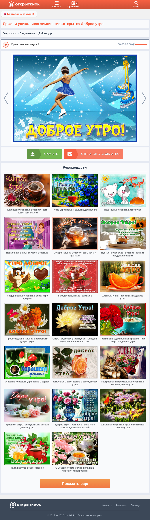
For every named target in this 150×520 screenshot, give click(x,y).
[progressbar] (141, 44)
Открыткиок (9, 33)
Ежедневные (27, 33)
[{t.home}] (26, 505)
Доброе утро (45, 33)
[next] (144, 98)
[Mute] (133, 44)
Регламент (121, 505)
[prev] (6, 98)
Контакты (107, 505)
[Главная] (24, 4)
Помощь (135, 505)
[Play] (6, 45)
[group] (75, 44)
